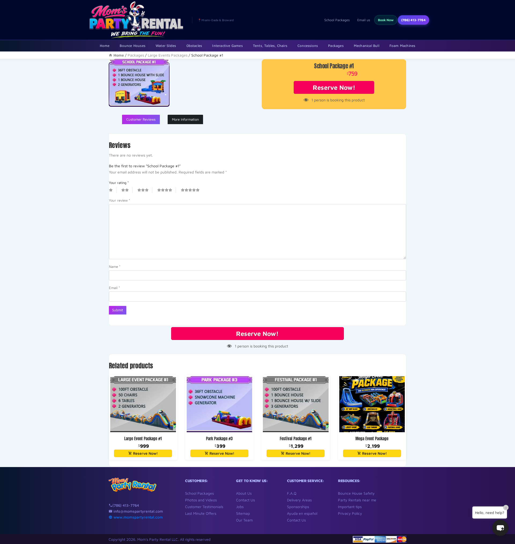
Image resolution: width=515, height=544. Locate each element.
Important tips (350, 506)
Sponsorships (298, 506)
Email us (363, 20)
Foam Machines (402, 45)
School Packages (337, 20)
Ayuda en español (302, 513)
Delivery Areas (299, 500)
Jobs (240, 506)
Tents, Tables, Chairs (270, 45)
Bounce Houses (132, 45)
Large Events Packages (167, 55)
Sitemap (243, 513)
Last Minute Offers (200, 513)
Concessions (307, 45)
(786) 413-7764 (413, 20)
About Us (244, 493)
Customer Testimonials (204, 506)
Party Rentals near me (357, 500)
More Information (185, 119)
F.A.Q (291, 493)
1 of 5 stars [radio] (112, 190)
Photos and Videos (201, 500)
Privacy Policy (350, 513)
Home (105, 45)
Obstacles (194, 45)
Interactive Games (227, 45)
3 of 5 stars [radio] (144, 190)
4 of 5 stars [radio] (166, 190)
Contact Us (245, 500)
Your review (119, 200)
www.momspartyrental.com (137, 517)
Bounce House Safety (356, 493)
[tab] (141, 119)
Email (114, 288)
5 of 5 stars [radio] (192, 190)
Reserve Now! (334, 87)
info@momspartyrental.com (137, 511)
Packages (336, 45)
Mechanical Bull (366, 45)
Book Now (385, 20)
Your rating (119, 182)
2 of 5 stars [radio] (127, 190)
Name (114, 266)
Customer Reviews (141, 119)
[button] (500, 528)
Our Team (244, 520)
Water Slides (166, 45)
